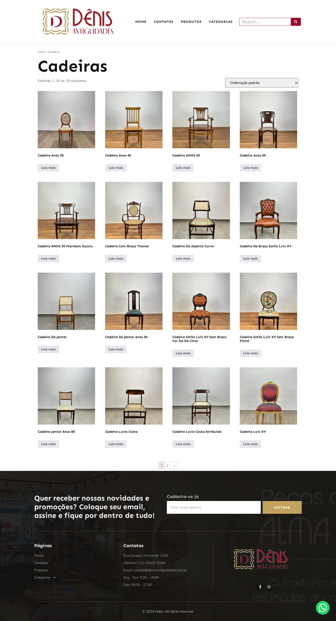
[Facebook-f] (260, 586)
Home (141, 22)
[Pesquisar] (296, 22)
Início (41, 52)
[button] (323, 608)
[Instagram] (268, 586)
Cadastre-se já (183, 496)
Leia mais (48, 167)
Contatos (163, 22)
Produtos (191, 22)
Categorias (221, 22)
